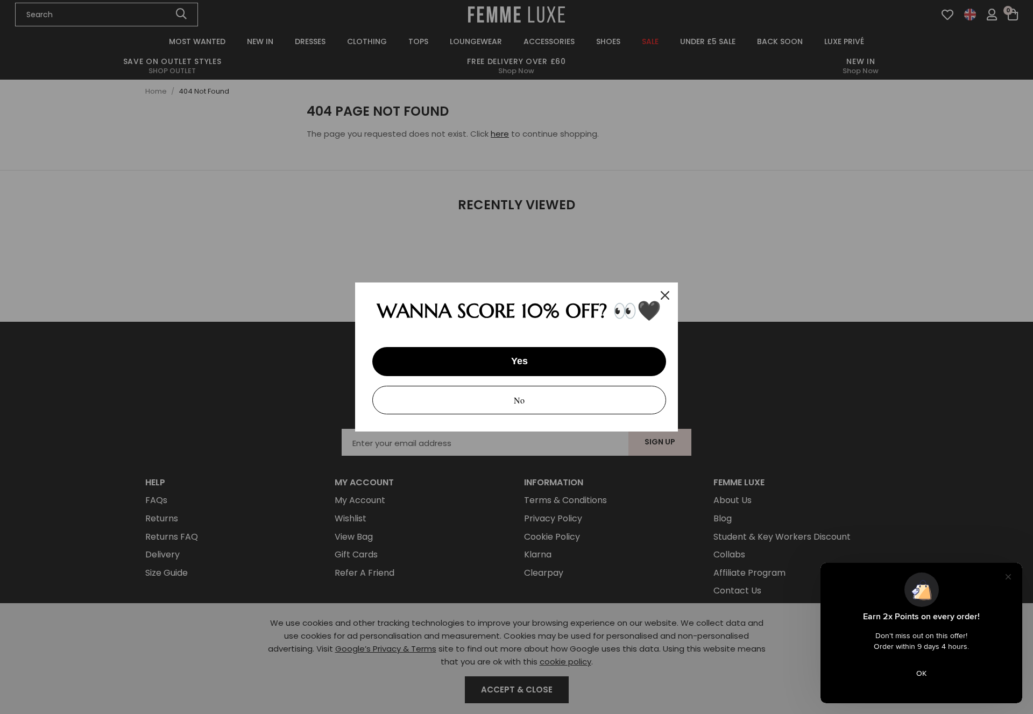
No (519, 400)
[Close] (665, 295)
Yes (519, 361)
